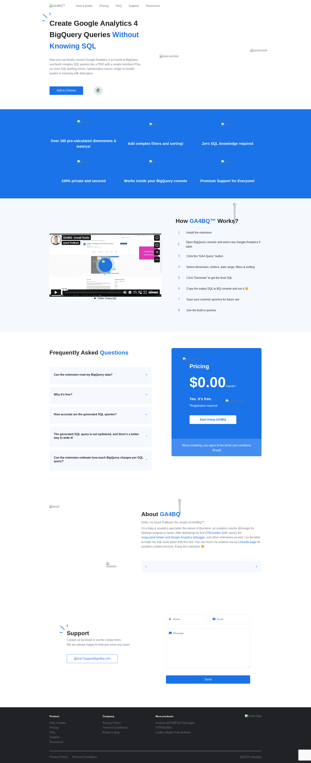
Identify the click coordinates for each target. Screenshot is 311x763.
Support (134, 5)
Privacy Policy (112, 722)
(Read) (216, 450)
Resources (153, 5)
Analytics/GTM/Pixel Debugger (175, 722)
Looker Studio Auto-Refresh (173, 732)
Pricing (104, 5)
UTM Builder (164, 727)
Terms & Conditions (115, 727)
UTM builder (213, 532)
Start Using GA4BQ (213, 419)
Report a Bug (111, 732)
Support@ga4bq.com (96, 658)
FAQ (118, 5)
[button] (146, 566)
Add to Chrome (66, 90)
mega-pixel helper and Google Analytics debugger (173, 537)
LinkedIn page (247, 542)
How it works (84, 5)
